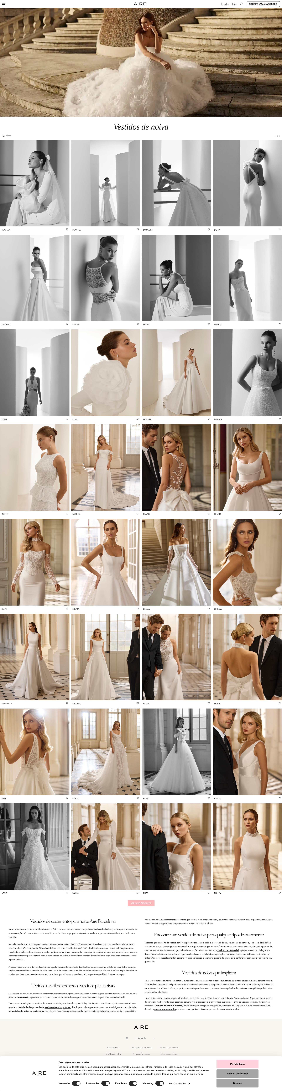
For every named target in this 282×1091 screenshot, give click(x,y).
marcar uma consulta (165, 1009)
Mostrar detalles (177, 1083)
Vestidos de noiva (113, 1054)
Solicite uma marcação (263, 4)
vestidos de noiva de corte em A (28, 1011)
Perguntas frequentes (141, 1054)
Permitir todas (237, 1064)
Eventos (225, 4)
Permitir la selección (237, 1073)
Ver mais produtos (141, 903)
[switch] (105, 1083)
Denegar (237, 1083)
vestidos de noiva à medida (168, 1005)
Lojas (234, 4)
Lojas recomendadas (169, 1054)
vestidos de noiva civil (228, 950)
